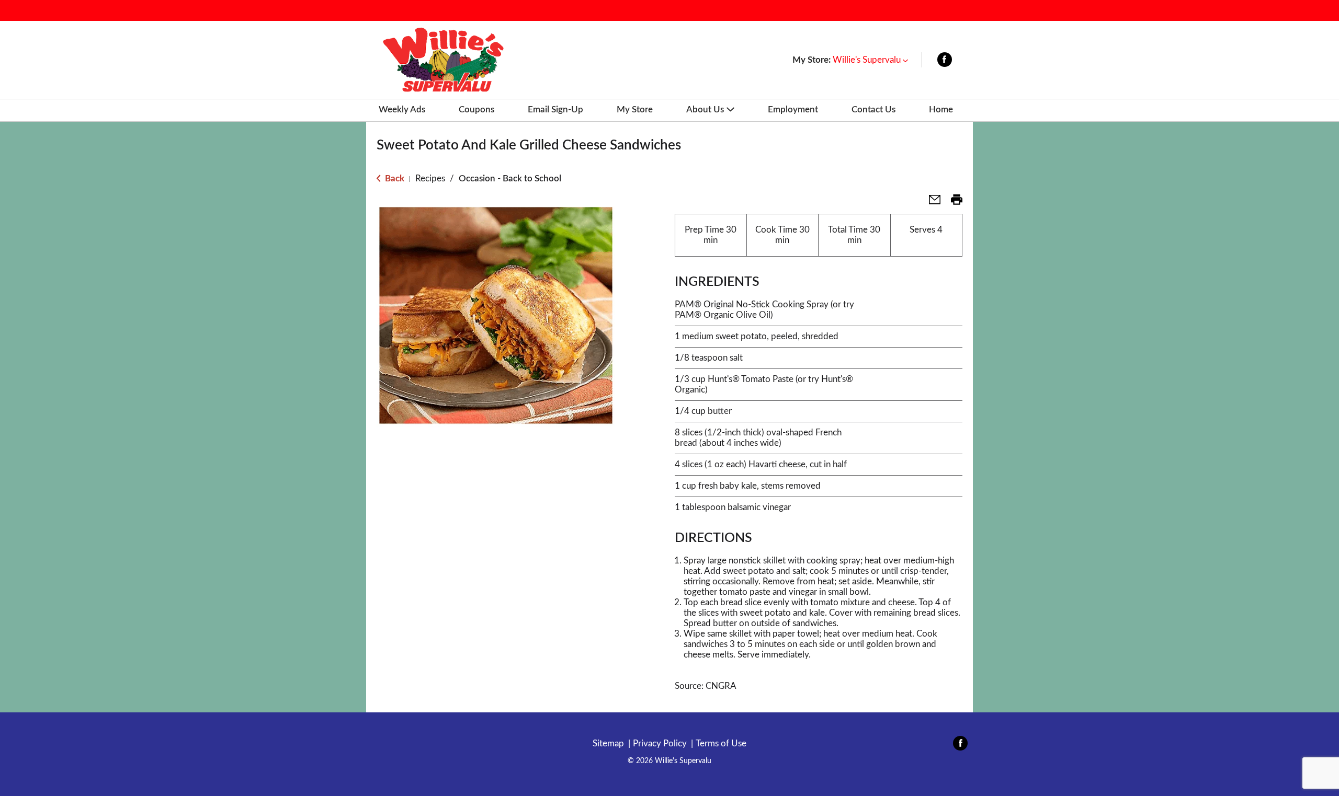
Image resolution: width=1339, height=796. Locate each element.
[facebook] (944, 61)
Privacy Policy (660, 743)
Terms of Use (721, 743)
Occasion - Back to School (510, 178)
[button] (870, 59)
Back (393, 178)
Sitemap (608, 743)
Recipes (430, 178)
